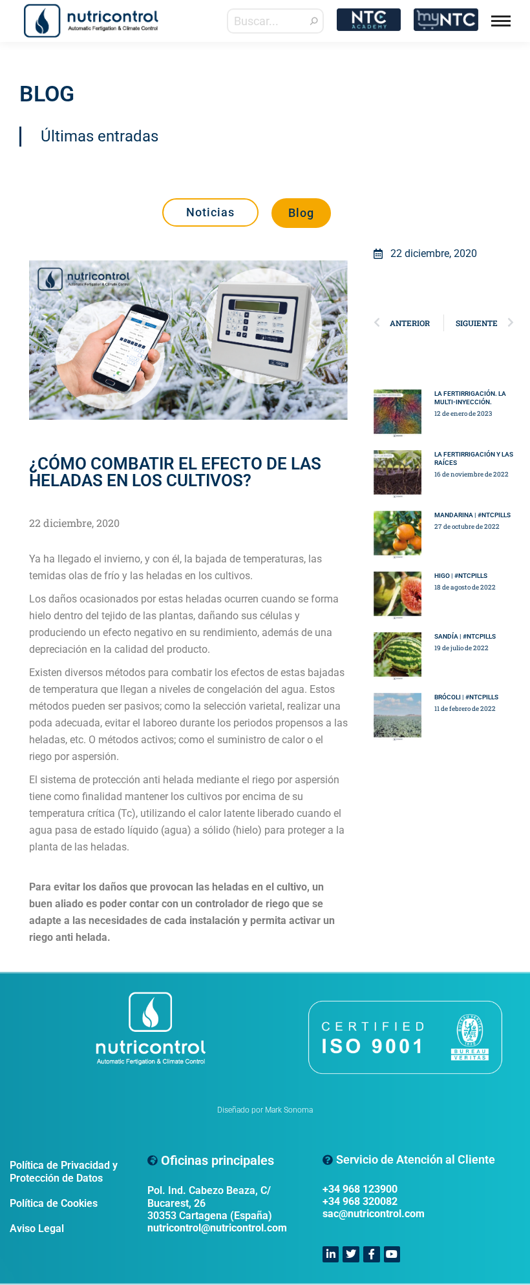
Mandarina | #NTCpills (472, 515)
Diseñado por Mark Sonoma (265, 1110)
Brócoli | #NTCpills (466, 697)
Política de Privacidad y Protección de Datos (64, 1171)
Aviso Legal (37, 1228)
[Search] (314, 21)
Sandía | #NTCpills (465, 636)
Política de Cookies (54, 1203)
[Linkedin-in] (331, 1254)
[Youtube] (392, 1254)
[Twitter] (351, 1254)
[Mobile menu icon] (501, 20)
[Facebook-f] (371, 1254)
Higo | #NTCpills (460, 575)
